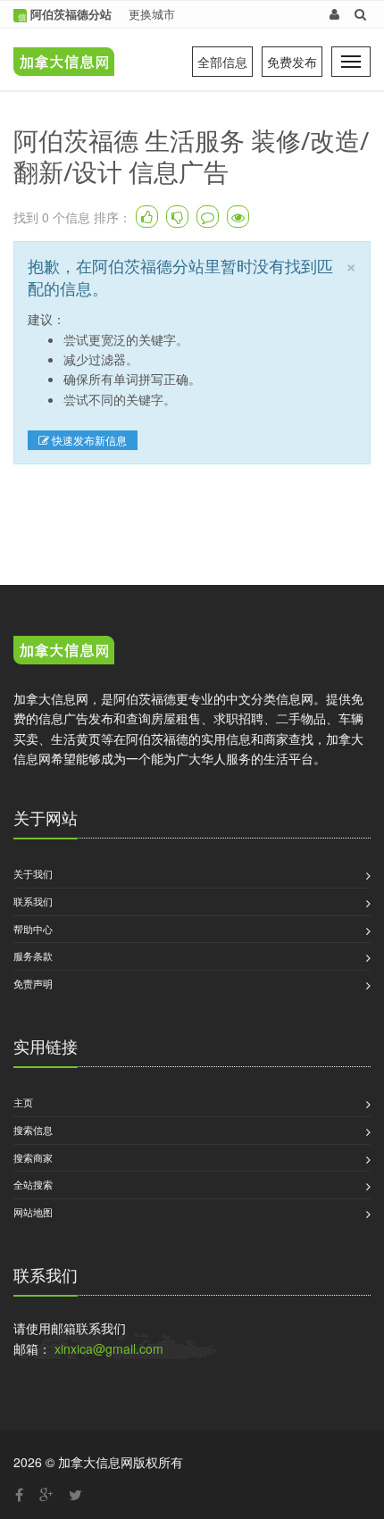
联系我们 (33, 901)
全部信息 (222, 62)
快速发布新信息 (88, 439)
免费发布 (292, 62)
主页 (23, 1102)
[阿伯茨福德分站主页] (59, 49)
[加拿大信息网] (63, 653)
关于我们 (33, 873)
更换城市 (152, 13)
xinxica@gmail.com (108, 1348)
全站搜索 (33, 1184)
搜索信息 (33, 1130)
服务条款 (33, 955)
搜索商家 (33, 1157)
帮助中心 (33, 929)
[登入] (334, 13)
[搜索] (360, 13)
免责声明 (33, 983)
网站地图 (33, 1212)
